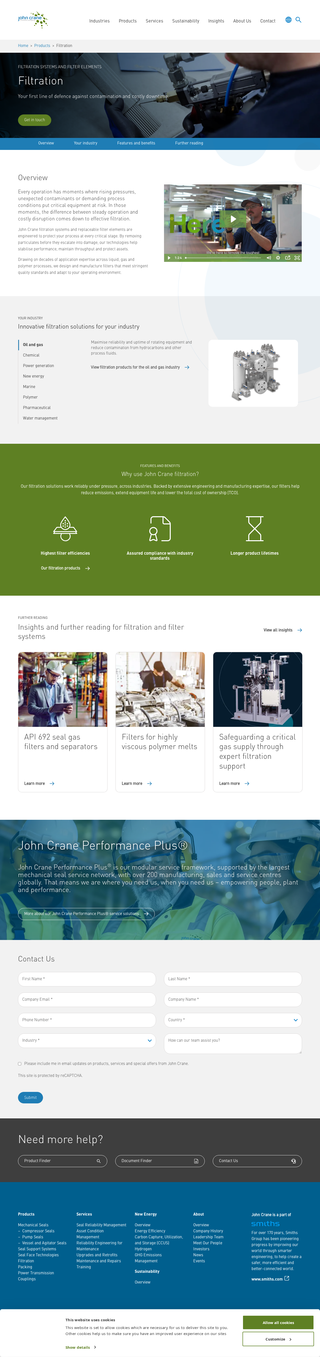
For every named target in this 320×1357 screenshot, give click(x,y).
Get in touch (34, 120)
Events (199, 1261)
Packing (25, 1267)
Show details (78, 1347)
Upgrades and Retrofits (97, 1255)
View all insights (278, 630)
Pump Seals (32, 1237)
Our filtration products (60, 568)
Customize (275, 1338)
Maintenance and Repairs (98, 1261)
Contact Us (228, 1161)
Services (84, 1215)
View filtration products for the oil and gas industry (135, 368)
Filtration (26, 1261)
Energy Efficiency (150, 1231)
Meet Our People (207, 1243)
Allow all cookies (278, 1322)
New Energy (146, 1215)
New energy (33, 377)
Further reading (189, 143)
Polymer (30, 398)
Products (42, 46)
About (198, 1215)
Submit (30, 1098)
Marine (29, 387)
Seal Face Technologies (38, 1255)
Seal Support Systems (37, 1249)
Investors (201, 1249)
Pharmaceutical (37, 408)
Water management (40, 419)
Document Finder (137, 1161)
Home (23, 46)
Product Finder (37, 1161)
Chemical (31, 356)
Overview (46, 143)
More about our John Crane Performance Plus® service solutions (81, 914)
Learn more (34, 784)
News (198, 1255)
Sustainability (147, 1272)
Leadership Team (208, 1237)
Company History (208, 1231)
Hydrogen (143, 1249)
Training (83, 1267)
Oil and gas (33, 345)
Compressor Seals (38, 1231)
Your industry (85, 143)
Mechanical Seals (33, 1225)
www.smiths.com (267, 1280)
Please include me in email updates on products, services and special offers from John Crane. (106, 1064)
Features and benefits (136, 143)
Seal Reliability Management (101, 1225)
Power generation (38, 366)
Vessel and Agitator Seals (44, 1243)
